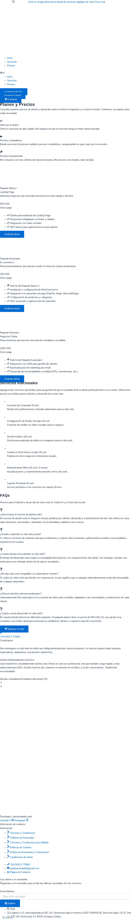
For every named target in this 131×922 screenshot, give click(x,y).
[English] (5, 917)
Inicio (9, 58)
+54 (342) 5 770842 (10, 636)
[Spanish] (10, 917)
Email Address (7, 891)
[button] (65, 73)
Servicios (12, 62)
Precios (11, 65)
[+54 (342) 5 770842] (1, 633)
